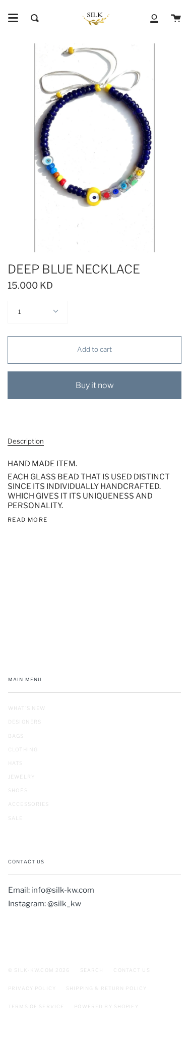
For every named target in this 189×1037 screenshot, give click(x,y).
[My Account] (154, 18)
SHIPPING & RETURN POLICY (106, 988)
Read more (27, 520)
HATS (15, 763)
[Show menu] (13, 18)
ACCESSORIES (28, 804)
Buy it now (95, 385)
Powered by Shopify (106, 1006)
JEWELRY (21, 777)
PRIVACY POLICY (32, 988)
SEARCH (92, 970)
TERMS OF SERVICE (36, 1006)
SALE (15, 818)
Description (26, 441)
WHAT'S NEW (26, 708)
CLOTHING (23, 749)
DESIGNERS (24, 722)
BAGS (16, 736)
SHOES (18, 790)
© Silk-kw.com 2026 (39, 970)
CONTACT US (131, 970)
